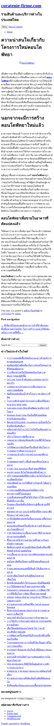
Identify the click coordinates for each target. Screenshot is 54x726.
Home (10, 32)
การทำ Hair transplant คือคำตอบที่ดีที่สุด (26, 468)
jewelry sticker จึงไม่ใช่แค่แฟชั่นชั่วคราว (26, 472)
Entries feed (12, 713)
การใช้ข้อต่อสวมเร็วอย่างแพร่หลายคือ (26, 586)
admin (18, 313)
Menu (4, 27)
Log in (10, 711)
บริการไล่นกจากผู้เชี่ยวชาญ (20, 436)
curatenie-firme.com (21, 5)
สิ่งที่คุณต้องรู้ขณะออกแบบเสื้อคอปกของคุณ (29, 685)
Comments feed (14, 716)
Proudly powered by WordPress (15, 723)
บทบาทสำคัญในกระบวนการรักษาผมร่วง (27, 617)
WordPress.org (13, 718)
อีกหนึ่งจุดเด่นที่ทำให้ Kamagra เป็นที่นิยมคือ (28, 583)
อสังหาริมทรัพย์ (31, 310)
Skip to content (15, 27)
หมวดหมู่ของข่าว (10, 698)
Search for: (6, 345)
